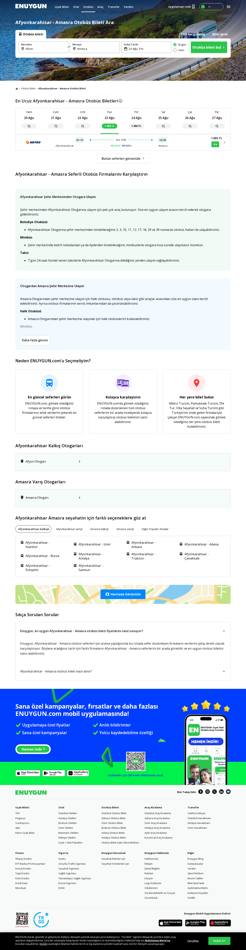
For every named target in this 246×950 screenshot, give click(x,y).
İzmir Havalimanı (197, 827)
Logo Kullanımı (153, 883)
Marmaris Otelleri (68, 832)
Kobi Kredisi (22, 878)
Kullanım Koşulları (198, 893)
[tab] (30, 34)
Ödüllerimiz (151, 888)
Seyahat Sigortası (68, 868)
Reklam (149, 873)
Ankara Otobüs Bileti (113, 818)
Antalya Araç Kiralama (157, 827)
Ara (215, 144)
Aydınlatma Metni (198, 888)
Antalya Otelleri (67, 818)
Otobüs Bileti (28, 88)
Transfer (193, 807)
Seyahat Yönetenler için (115, 863)
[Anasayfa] (16, 88)
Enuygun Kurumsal (113, 853)
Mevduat (20, 888)
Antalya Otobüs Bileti (113, 837)
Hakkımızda (151, 858)
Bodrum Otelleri (67, 823)
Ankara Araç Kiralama (157, 818)
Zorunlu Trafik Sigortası (72, 863)
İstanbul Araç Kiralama (158, 813)
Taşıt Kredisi (22, 873)
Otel (61, 807)
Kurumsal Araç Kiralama (158, 837)
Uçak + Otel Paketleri (70, 842)
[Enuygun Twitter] (214, 792)
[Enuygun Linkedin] (221, 792)
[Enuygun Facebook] (200, 792)
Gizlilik (191, 897)
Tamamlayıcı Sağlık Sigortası (74, 878)
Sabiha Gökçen (196, 813)
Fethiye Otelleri (67, 837)
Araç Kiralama (153, 807)
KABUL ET (219, 941)
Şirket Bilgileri (152, 868)
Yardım (192, 868)
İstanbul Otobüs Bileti (113, 813)
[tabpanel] (123, 48)
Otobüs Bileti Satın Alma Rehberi (120, 842)
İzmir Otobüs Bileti (112, 823)
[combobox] (46, 49)
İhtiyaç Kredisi (23, 858)
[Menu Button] (211, 6)
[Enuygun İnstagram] (207, 792)
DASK (61, 888)
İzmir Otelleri (65, 827)
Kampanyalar (195, 863)
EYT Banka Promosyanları (30, 863)
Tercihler (193, 941)
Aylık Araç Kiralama (156, 832)
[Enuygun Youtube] (228, 792)
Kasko (62, 858)
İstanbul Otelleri (67, 813)
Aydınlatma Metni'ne (157, 940)
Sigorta (63, 853)
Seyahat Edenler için (113, 858)
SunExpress (22, 823)
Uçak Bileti (22, 807)
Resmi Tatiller (195, 878)
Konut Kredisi (23, 868)
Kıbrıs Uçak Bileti (24, 832)
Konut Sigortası (67, 883)
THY (17, 813)
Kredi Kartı (21, 883)
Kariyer (149, 878)
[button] (123, 594)
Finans (19, 853)
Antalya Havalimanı (199, 823)
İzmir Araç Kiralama (156, 823)
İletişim (149, 863)
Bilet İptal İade (196, 883)
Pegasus (20, 818)
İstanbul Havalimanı (199, 818)
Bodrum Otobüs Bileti (113, 827)
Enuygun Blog (195, 858)
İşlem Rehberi (196, 873)
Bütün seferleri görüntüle (121, 158)
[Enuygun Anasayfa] (31, 7)
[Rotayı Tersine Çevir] (69, 47)
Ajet (17, 827)
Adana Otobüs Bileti (113, 832)
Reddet (43, 944)
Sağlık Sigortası (67, 873)
